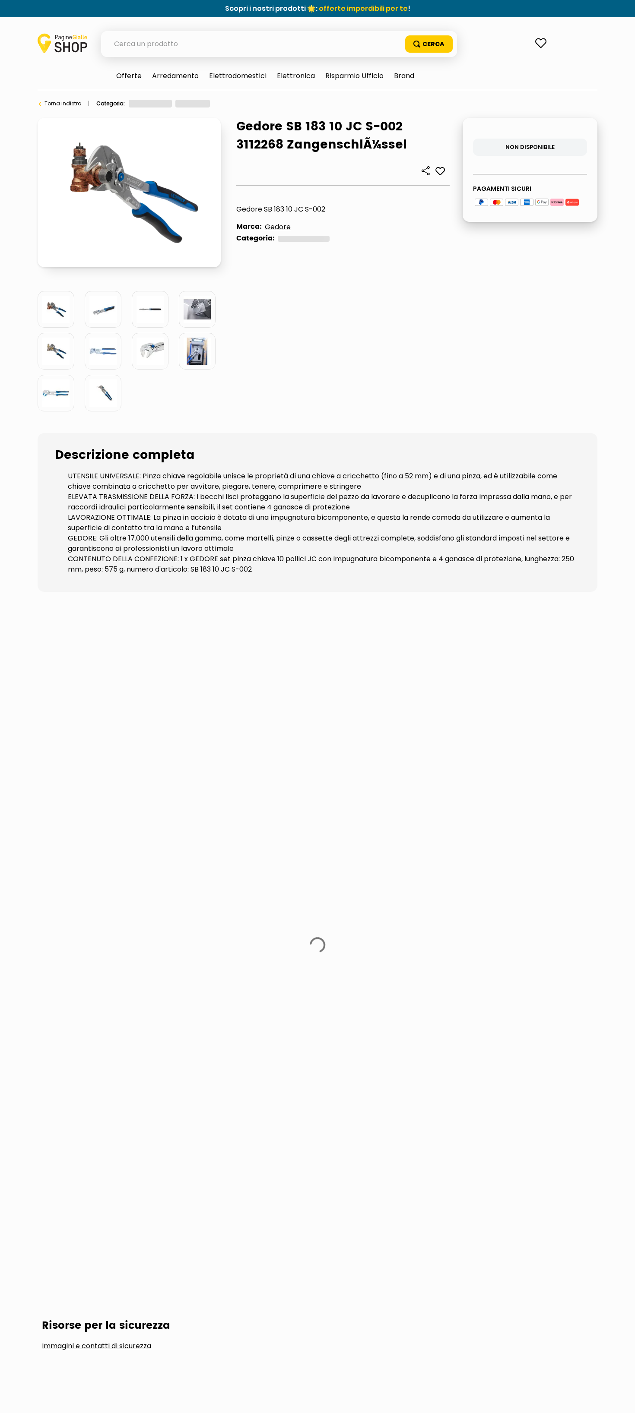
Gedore (278, 227)
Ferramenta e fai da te (158, 103)
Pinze (233, 103)
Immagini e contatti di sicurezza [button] (96, 664)
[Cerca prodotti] (429, 44)
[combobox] (279, 44)
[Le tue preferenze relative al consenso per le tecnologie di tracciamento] (620, 1398)
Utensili (206, 103)
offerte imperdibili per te (363, 8)
